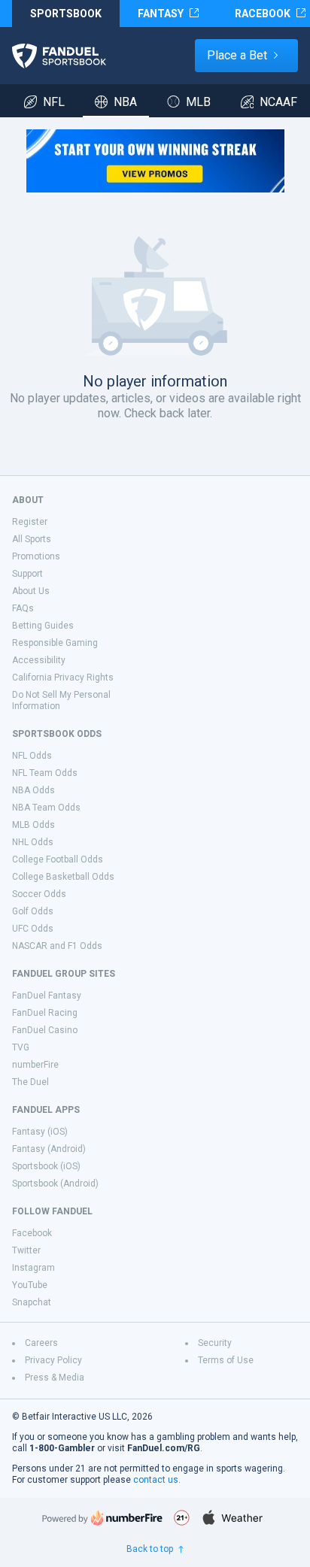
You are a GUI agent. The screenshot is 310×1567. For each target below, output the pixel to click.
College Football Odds (57, 859)
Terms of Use (226, 1360)
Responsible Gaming (55, 643)
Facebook (32, 1233)
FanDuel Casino (45, 1030)
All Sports (31, 539)
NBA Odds (33, 790)
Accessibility (38, 660)
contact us (155, 1480)
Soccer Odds (39, 894)
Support (27, 573)
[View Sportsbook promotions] (155, 160)
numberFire (35, 1064)
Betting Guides (43, 625)
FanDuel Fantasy (46, 995)
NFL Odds (32, 755)
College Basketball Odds (63, 876)
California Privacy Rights (63, 677)
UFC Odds (32, 928)
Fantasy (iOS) (40, 1131)
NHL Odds (32, 842)
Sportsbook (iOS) (46, 1166)
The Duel (30, 1082)
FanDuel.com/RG (163, 1448)
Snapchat (31, 1302)
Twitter (26, 1250)
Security (215, 1343)
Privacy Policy (53, 1360)
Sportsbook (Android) (55, 1183)
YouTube (29, 1285)
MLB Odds (33, 825)
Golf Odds (32, 911)
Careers (41, 1343)
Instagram (33, 1267)
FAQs (23, 608)
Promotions (36, 556)
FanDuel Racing (45, 1013)
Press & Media (54, 1377)
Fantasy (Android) (49, 1149)
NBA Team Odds (46, 807)
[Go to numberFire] (102, 1518)
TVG (20, 1047)
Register (29, 522)
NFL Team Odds (45, 773)
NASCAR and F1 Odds (57, 946)
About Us (31, 591)
